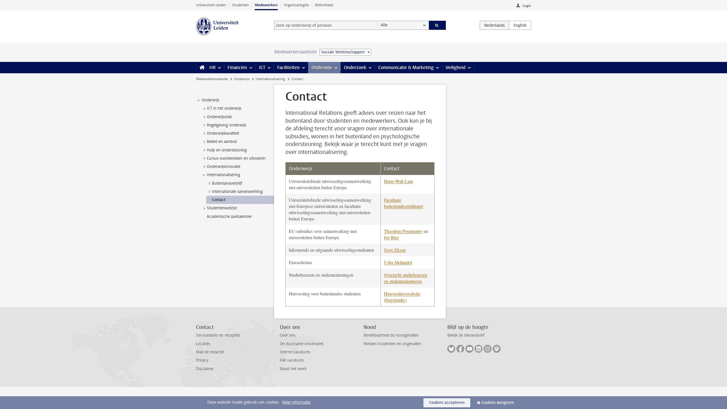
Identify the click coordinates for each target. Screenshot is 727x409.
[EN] (520, 25)
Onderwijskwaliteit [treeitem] (223, 133)
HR (212, 67)
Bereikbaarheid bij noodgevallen (391, 335)
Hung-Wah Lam (398, 181)
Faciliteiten (288, 67)
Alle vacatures (292, 360)
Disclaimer (205, 369)
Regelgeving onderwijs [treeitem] (226, 125)
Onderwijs (322, 67)
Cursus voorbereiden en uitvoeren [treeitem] (236, 158)
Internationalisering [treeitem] (223, 175)
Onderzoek (355, 67)
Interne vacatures (295, 352)
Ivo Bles (391, 237)
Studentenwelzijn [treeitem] (222, 208)
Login (527, 5)
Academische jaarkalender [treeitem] (229, 216)
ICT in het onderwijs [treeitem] (224, 108)
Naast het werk (293, 369)
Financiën (237, 67)
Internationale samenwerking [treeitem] (237, 191)
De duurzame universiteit (301, 344)
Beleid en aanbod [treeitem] (222, 141)
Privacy (202, 360)
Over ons (287, 335)
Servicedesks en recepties (218, 335)
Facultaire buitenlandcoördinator (403, 203)
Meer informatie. (296, 402)
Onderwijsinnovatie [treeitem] (223, 166)
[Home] (201, 67)
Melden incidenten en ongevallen (392, 344)
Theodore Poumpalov (403, 231)
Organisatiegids (296, 5)
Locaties (203, 344)
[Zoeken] (437, 25)
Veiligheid (455, 67)
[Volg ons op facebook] (460, 349)
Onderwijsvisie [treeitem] (219, 117)
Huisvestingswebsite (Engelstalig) (402, 297)
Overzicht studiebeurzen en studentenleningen (405, 278)
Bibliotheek (324, 5)
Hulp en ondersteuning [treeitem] (227, 150)
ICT (262, 67)
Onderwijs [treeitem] (210, 100)
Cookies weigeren (497, 402)
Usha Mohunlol (398, 262)
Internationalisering (270, 79)
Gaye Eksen (395, 250)
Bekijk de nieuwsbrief (465, 335)
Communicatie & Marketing (406, 67)
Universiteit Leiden (211, 5)
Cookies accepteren (447, 402)
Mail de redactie (210, 352)
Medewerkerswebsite (212, 79)
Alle (384, 25)
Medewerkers (266, 5)
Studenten (240, 5)
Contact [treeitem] (218, 200)
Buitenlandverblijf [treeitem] (227, 183)
